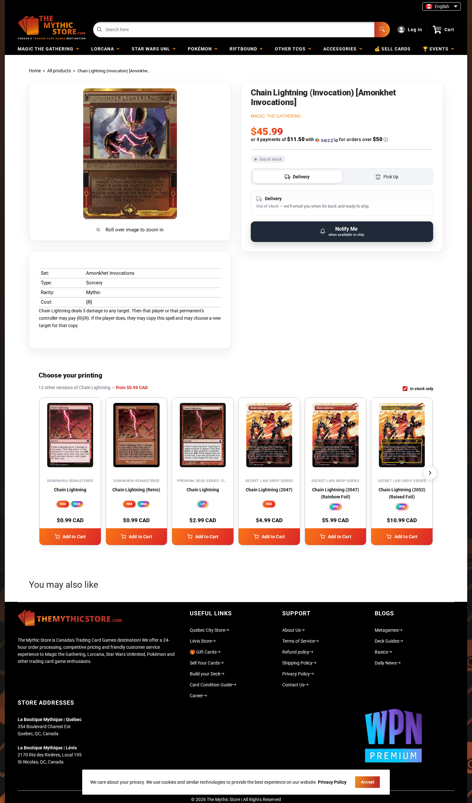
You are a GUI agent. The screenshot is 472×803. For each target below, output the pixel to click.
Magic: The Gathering (276, 116)
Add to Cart (74, 536)
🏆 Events (437, 48)
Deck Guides (387, 641)
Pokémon (201, 48)
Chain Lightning (70, 489)
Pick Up (390, 176)
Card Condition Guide (211, 684)
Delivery (301, 176)
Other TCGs (291, 48)
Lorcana (104, 48)
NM (63, 504)
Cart (449, 29)
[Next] (430, 473)
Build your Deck (205, 673)
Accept (367, 782)
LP (203, 504)
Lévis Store (201, 641)
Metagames (386, 630)
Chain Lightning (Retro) (136, 489)
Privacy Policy (296, 673)
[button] (342, 140)
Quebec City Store (207, 630)
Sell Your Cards (205, 662)
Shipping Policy (297, 662)
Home (35, 70)
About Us (291, 630)
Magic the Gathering (47, 48)
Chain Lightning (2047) (269, 489)
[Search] (382, 29)
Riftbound (245, 48)
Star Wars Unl (152, 48)
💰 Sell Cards (392, 48)
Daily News (386, 662)
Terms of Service (298, 641)
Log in (415, 29)
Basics (381, 652)
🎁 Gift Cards (203, 652)
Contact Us (293, 684)
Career (196, 695)
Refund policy (295, 652)
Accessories (341, 48)
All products (59, 70)
